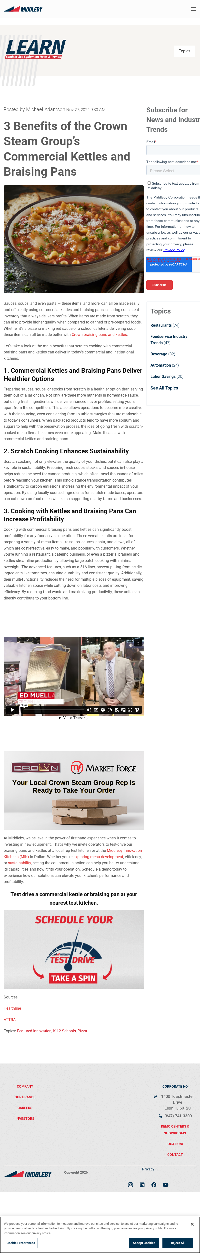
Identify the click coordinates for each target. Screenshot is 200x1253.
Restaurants (161, 325)
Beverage (158, 354)
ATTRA (10, 1019)
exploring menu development (98, 856)
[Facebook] (154, 1183)
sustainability (19, 863)
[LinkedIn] (142, 1183)
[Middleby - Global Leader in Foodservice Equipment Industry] (23, 8)
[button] (193, 9)
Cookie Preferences (21, 1243)
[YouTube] (166, 1183)
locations (175, 1144)
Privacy (148, 1169)
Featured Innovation (34, 1031)
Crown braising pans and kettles (99, 334)
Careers (25, 1108)
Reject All (177, 1243)
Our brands (25, 1097)
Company (25, 1086)
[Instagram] (130, 1183)
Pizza (82, 1031)
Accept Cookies (144, 1243)
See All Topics (164, 387)
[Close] (192, 1224)
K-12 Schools (64, 1031)
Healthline (12, 1008)
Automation (160, 365)
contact (175, 1155)
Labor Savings (163, 376)
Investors (25, 1118)
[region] (100, 1234)
